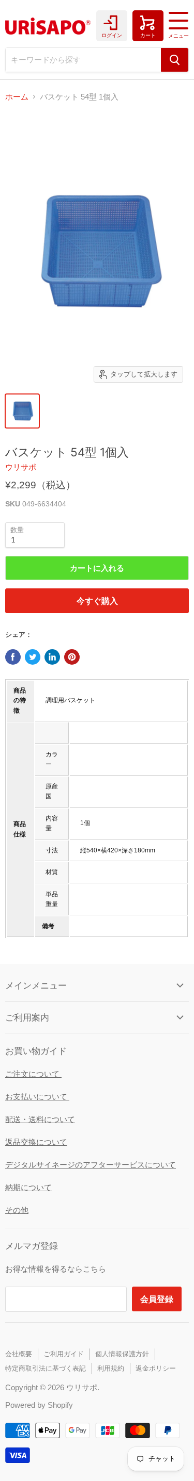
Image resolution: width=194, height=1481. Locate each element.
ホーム (16, 96)
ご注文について (33, 1073)
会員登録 (156, 1299)
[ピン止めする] (72, 657)
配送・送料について (40, 1119)
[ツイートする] (32, 657)
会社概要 (18, 1354)
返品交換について (36, 1142)
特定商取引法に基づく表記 (45, 1368)
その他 (16, 1210)
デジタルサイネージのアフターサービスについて (90, 1164)
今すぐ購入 (97, 600)
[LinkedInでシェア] (52, 657)
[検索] (174, 60)
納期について (28, 1187)
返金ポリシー (156, 1368)
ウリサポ (20, 467)
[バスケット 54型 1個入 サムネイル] (22, 410)
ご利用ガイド (63, 1354)
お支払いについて (37, 1096)
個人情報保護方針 (122, 1354)
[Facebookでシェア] (13, 657)
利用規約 (110, 1368)
